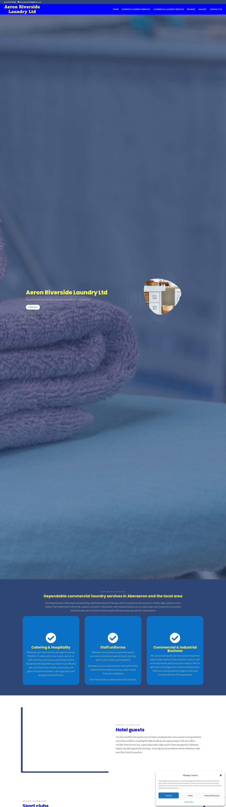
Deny (190, 795)
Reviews (191, 9)
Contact (33, 307)
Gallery (202, 9)
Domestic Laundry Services (136, 9)
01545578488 (11, 2)
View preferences (211, 795)
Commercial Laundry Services (168, 9)
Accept (169, 795)
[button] (220, 775)
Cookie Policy (189, 802)
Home (116, 9)
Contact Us (216, 9)
